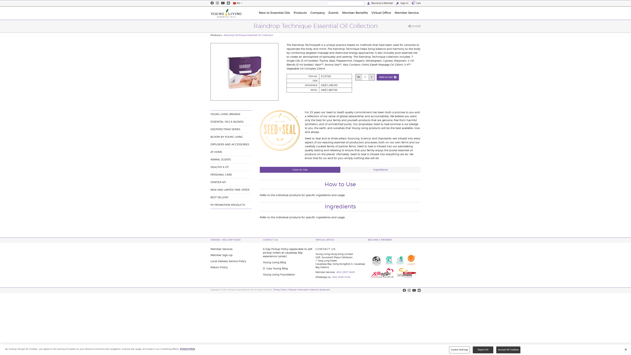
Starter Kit (218, 182)
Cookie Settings (459, 350)
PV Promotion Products (227, 205)
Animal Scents (220, 159)
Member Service (407, 13)
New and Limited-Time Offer (229, 190)
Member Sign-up (221, 255)
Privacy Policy (187, 349)
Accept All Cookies (508, 350)
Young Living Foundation (279, 274)
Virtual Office (381, 13)
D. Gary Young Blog (275, 268)
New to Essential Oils (274, 13)
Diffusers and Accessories (229, 144)
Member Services (221, 249)
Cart (417, 2)
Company (317, 13)
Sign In (404, 3)
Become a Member (382, 3)
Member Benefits (355, 13)
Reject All (483, 350)
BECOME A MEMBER (380, 240)
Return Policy (219, 267)
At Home (216, 152)
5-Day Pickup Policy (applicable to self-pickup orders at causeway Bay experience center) (288, 253)
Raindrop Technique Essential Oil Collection (248, 35)
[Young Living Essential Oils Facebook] (212, 3)
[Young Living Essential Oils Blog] (228, 3)
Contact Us (270, 240)
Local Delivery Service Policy (228, 261)
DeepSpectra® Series (225, 129)
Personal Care (221, 175)
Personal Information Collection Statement (309, 290)
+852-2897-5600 (345, 272)
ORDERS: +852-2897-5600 (225, 240)
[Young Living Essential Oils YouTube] (223, 3)
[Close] (625, 349)
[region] (315, 349)
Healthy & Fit (219, 167)
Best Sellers (219, 197)
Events (333, 13)
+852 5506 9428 (341, 277)
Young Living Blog (274, 262)
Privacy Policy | (281, 290)
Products (300, 13)
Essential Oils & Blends (227, 122)
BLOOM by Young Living (226, 137)
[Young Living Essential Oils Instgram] (217, 3)
